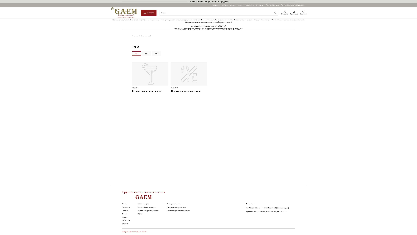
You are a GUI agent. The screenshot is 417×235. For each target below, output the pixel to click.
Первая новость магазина (186, 90)
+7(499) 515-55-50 (252, 208)
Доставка (225, 5)
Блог (142, 36)
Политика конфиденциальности (148, 211)
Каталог (240, 5)
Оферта (140, 214)
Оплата (233, 5)
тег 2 (136, 53)
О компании (215, 5)
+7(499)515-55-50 (274, 5)
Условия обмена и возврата (147, 207)
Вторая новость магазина (146, 90)
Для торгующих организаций (176, 207)
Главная (135, 36)
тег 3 (156, 53)
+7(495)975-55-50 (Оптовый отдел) (294, 5)
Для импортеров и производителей (178, 211)
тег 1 (146, 53)
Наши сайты (249, 5)
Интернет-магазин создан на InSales (134, 232)
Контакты (259, 5)
